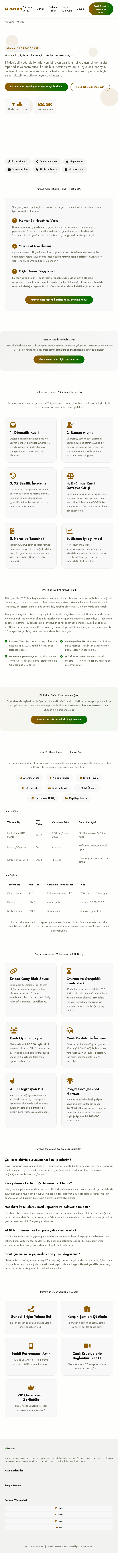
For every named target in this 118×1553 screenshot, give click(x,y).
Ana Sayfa (9, 21)
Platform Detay (27, 8)
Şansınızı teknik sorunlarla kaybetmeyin (59, 719)
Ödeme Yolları (53, 8)
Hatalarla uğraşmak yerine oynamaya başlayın (36, 86)
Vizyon (40, 9)
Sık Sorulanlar (76, 169)
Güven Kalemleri (49, 161)
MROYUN (13, 8)
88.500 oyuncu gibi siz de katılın (101, 9)
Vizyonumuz (76, 161)
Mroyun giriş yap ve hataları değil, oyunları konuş (59, 299)
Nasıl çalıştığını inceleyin (90, 87)
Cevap (80, 9)
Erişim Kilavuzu (20, 161)
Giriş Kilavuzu (67, 8)
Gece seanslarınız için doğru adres (59, 359)
